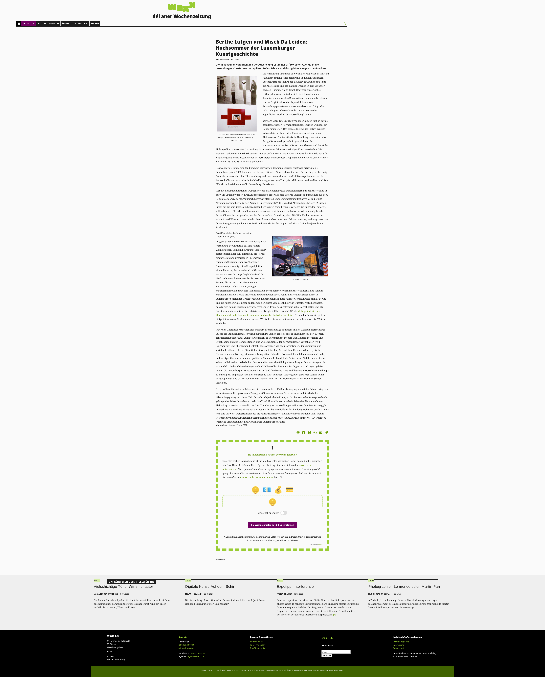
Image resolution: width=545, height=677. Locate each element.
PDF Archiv (327, 638)
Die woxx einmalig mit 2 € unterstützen (272, 525)
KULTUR (95, 23)
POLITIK (42, 23)
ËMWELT (66, 23)
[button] (345, 23)
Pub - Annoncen (257, 645)
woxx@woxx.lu (198, 653)
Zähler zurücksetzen (289, 540)
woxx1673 (220, 560)
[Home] (18, 23)
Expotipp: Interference (295, 586)
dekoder (320, 544)
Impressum (398, 645)
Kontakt (183, 637)
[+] (334, 614)
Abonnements (256, 641)
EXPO (96, 580)
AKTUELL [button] (27, 23)
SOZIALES (54, 23)
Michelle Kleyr (222, 59)
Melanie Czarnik (193, 594)
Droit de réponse (401, 641)
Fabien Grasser (284, 594)
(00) (186, 645)
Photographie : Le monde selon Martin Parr (404, 586)
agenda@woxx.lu (196, 656)
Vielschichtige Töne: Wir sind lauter (123, 586)
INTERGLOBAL (81, 23)
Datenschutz (399, 648)
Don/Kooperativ (257, 648)
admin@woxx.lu (186, 648)
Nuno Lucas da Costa (379, 594)
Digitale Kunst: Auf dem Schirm (211, 586)
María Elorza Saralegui (106, 594)
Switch (282, 513)
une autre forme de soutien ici (256, 477)
